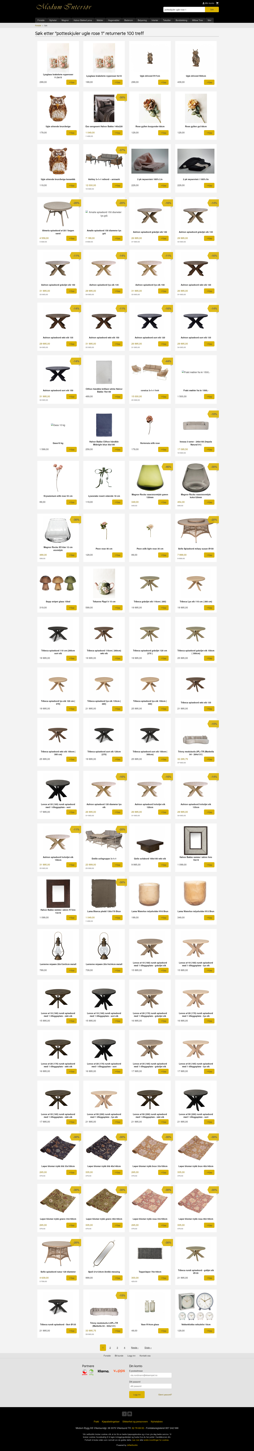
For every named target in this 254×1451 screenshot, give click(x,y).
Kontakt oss (145, 1355)
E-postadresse (136, 1370)
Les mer (136, 1439)
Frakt (96, 1421)
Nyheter (53, 20)
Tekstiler (167, 20)
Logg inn (131, 1355)
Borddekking (181, 20)
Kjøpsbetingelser (111, 1421)
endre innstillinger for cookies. (156, 1439)
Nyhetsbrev (157, 1421)
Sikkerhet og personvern (135, 1421)
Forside (41, 20)
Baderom (128, 20)
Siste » (148, 1347)
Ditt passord (134, 1381)
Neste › (135, 1347)
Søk (212, 9)
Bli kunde (119, 1355)
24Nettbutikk (132, 1445)
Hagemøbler (114, 20)
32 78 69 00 (138, 1428)
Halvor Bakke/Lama (83, 20)
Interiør (155, 20)
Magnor (65, 20)
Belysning (142, 20)
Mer (209, 20)
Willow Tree (197, 20)
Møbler (100, 20)
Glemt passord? (165, 1394)
